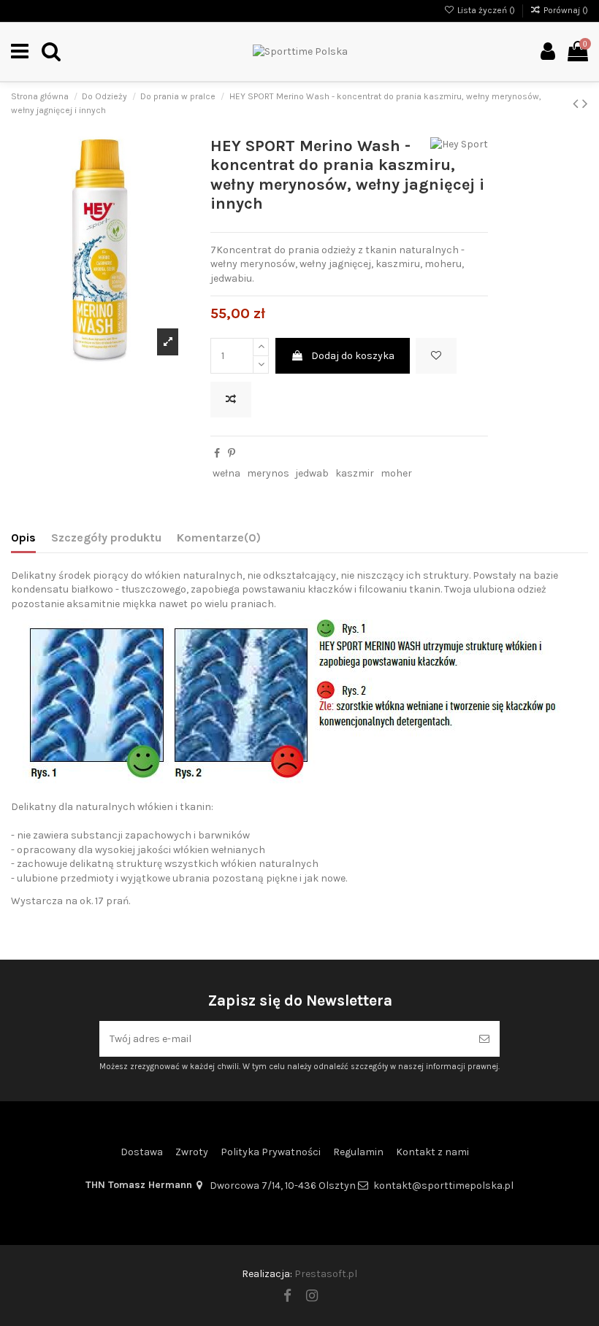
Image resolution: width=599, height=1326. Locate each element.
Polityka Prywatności (271, 1152)
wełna (226, 473)
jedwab (312, 473)
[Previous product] (577, 103)
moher (396, 473)
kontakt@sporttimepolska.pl (443, 1185)
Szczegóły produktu (106, 537)
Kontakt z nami (432, 1152)
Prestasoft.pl (325, 1274)
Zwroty (191, 1152)
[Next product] (585, 103)
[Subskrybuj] (484, 1039)
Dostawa (142, 1152)
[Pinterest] (231, 453)
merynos (268, 473)
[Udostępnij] (217, 453)
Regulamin (358, 1152)
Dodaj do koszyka (352, 356)
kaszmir (354, 473)
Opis (23, 537)
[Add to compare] (230, 399)
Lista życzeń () (485, 10)
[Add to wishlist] (436, 356)
